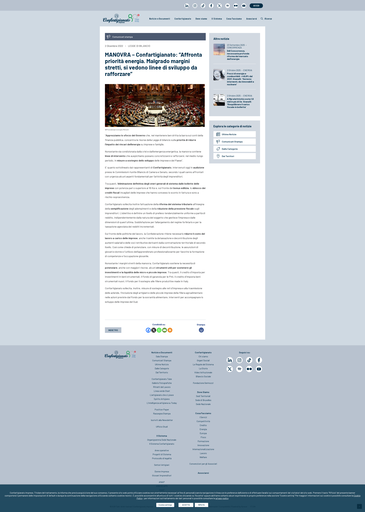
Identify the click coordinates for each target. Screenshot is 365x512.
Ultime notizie (229, 134)
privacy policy (222, 498)
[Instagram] (239, 360)
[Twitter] (230, 369)
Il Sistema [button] (217, 18)
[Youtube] (259, 369)
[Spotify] (239, 369)
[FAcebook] (259, 360)
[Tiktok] (249, 360)
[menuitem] (186, 8)
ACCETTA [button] (186, 505)
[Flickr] (249, 369)
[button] (266, 18)
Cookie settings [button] (165, 505)
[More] (170, 330)
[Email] (164, 330)
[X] (153, 330)
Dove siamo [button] (201, 18)
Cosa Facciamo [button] (234, 18)
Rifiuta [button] (201, 505)
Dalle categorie (230, 148)
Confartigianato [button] (183, 18)
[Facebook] (148, 330)
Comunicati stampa (232, 141)
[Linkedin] (230, 360)
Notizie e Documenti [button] (159, 18)
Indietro (113, 330)
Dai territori (228, 156)
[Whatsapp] (159, 330)
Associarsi (251, 18)
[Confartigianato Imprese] (121, 19)
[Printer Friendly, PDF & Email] (201, 331)
